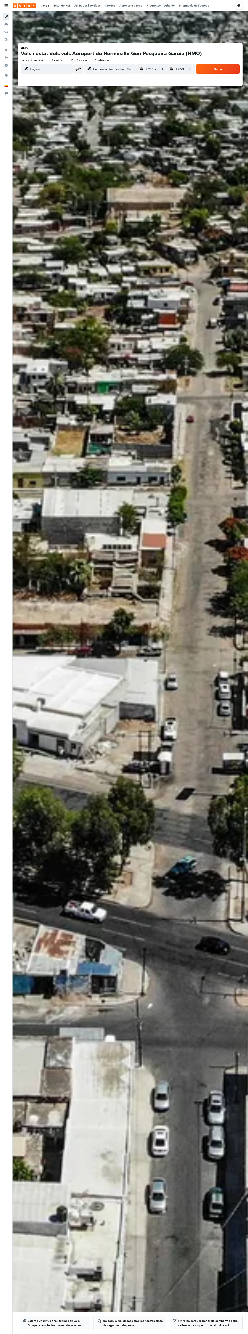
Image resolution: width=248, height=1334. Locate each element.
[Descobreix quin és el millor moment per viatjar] (6, 65)
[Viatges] (6, 75)
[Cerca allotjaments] (6, 24)
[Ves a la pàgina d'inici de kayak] (24, 5)
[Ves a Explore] (6, 50)
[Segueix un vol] (6, 57)
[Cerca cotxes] (6, 32)
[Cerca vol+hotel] (6, 39)
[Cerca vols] (6, 16)
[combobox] (33, 60)
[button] (6, 6)
